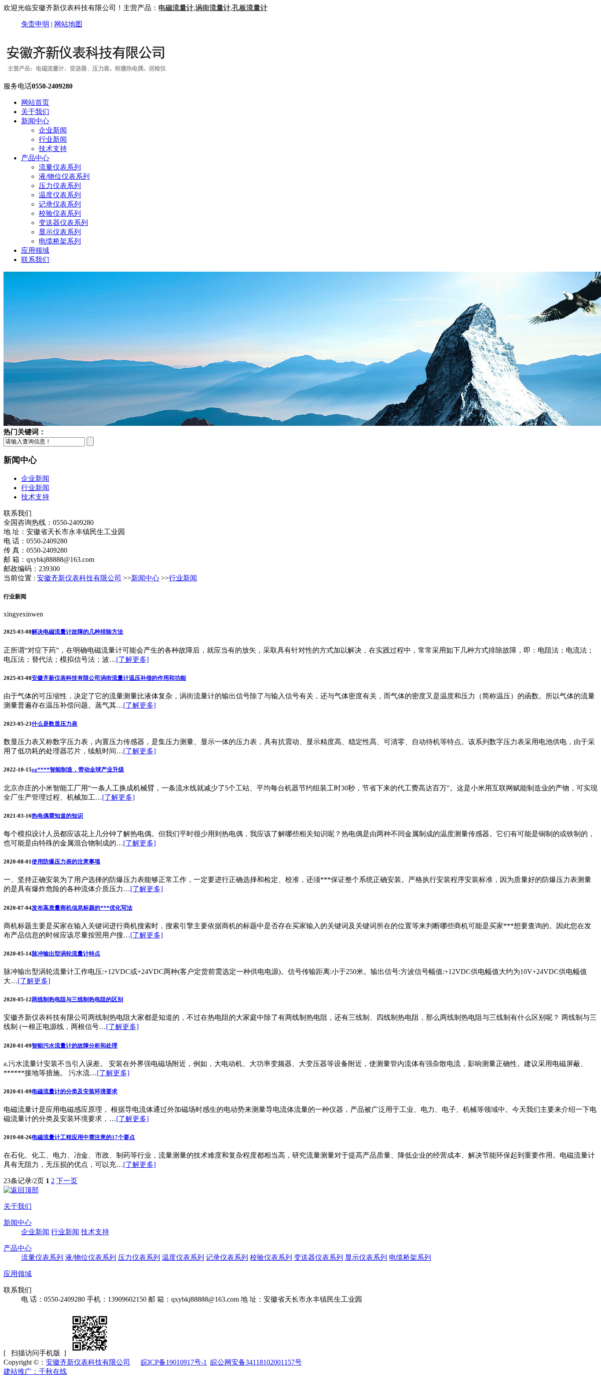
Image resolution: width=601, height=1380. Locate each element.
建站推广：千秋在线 (35, 1371)
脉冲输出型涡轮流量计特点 (66, 953)
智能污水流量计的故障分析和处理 (74, 1045)
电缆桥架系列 (60, 241)
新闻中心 (35, 121)
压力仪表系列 (60, 185)
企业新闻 (53, 130)
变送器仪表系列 (63, 222)
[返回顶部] (21, 1190)
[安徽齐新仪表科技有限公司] (86, 77)
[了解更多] (132, 659)
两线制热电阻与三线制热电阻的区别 (77, 999)
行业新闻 (53, 139)
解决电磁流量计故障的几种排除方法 (77, 631)
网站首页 (35, 102)
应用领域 (35, 250)
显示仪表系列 (60, 232)
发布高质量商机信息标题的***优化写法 (82, 907)
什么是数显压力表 (54, 723)
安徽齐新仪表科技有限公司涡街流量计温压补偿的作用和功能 (109, 678)
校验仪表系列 (60, 213)
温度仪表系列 (60, 195)
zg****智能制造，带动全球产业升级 (78, 769)
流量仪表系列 (60, 167)
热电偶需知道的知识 (57, 815)
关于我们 (35, 111)
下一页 (66, 1180)
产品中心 (35, 158)
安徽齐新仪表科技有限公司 (79, 578)
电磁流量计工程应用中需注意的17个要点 (83, 1137)
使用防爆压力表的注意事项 (66, 861)
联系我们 (35, 259)
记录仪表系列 (60, 204)
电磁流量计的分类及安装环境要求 (74, 1091)
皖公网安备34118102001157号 (256, 1362)
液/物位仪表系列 (64, 176)
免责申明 (35, 24)
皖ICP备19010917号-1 (174, 1362)
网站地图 (68, 24)
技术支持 (53, 148)
